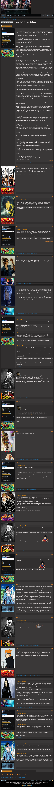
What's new (16, 15)
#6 (52, 286)
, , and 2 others (29, 193)
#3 (52, 196)
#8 (52, 370)
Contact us (33, 780)
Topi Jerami (8, 699)
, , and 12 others (28, 459)
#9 (52, 401)
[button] (12, 15)
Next (10, 26)
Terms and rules (39, 780)
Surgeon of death (8, 186)
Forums (3, 15)
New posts (3, 17)
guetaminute (8, 277)
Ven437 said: (19, 345)
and (21, 550)
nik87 (8, 390)
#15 (52, 584)
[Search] (52, 15)
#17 (52, 648)
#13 (52, 523)
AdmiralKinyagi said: (21, 199)
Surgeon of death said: (21, 229)
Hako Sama (8, 513)
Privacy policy (45, 780)
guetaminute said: (20, 332)
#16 (52, 617)
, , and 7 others (27, 253)
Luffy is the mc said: (21, 713)
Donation (9, 15)
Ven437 (8, 307)
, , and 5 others (28, 313)
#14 (52, 554)
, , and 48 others (27, 162)
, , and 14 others (27, 397)
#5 (52, 256)
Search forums (9, 17)
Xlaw (8, 216)
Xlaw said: (19, 319)
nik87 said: (19, 404)
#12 (52, 492)
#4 (52, 226)
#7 (52, 317)
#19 (52, 710)
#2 (52, 166)
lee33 (8, 669)
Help (50, 780)
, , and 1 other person (28, 428)
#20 (52, 741)
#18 (52, 678)
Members (24, 15)
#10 (52, 431)
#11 (52, 462)
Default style (4, 780)
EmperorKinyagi (4, 24)
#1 (52, 28)
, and (25, 223)
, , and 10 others (29, 675)
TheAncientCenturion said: (22, 465)
